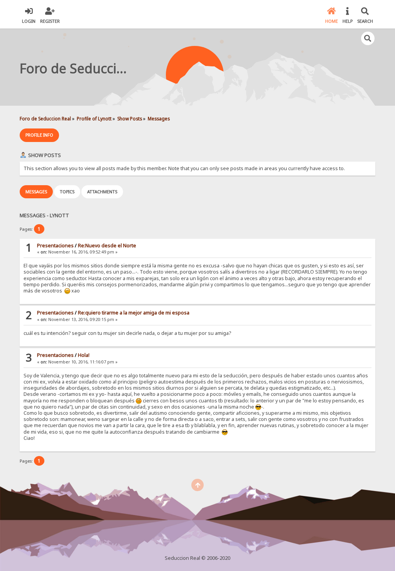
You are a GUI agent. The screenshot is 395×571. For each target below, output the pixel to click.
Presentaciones (55, 245)
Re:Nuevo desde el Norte (107, 245)
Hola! (83, 355)
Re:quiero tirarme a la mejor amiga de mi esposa (133, 312)
